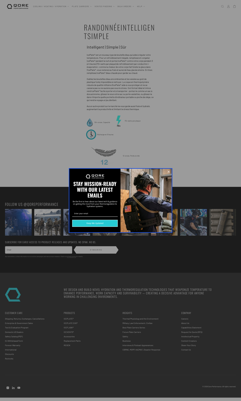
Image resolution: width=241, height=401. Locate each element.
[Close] (169, 172)
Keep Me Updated (94, 223)
